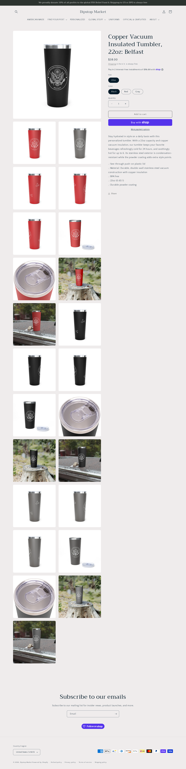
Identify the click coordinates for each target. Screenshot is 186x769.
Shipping (112, 64)
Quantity (112, 98)
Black (114, 91)
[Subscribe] (116, 713)
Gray (137, 91)
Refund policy (56, 762)
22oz (113, 80)
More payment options (140, 129)
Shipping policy (101, 762)
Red (126, 91)
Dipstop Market (26, 762)
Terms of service (85, 762)
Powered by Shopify (40, 762)
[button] (16, 12)
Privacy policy (70, 762)
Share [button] (114, 193)
